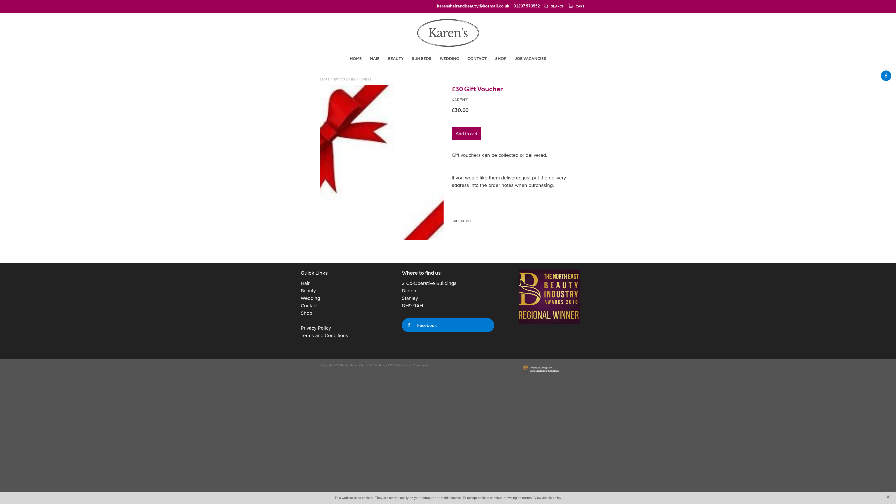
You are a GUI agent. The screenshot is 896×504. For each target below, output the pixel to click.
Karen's (365, 79)
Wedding (310, 297)
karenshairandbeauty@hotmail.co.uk (473, 6)
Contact (309, 305)
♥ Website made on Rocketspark (408, 365)
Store (324, 79)
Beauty (308, 290)
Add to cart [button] (466, 133)
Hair (305, 283)
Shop (306, 312)
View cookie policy (547, 498)
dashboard (351, 365)
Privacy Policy (316, 327)
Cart (579, 6)
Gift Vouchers (344, 79)
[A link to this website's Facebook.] (886, 75)
